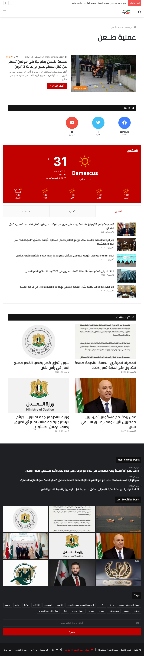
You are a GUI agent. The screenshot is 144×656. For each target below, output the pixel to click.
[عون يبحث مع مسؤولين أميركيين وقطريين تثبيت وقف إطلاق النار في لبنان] (105, 395)
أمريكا (111, 605)
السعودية (48, 605)
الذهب (60, 605)
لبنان (65, 611)
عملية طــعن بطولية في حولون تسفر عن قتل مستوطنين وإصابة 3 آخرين (37, 64)
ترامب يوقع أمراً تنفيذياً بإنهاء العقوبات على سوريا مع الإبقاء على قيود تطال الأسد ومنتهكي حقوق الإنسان (61, 226)
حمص (7, 605)
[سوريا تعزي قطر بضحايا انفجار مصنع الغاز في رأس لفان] (38, 341)
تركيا (26, 605)
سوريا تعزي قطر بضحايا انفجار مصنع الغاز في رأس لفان (41, 365)
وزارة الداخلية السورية (48, 611)
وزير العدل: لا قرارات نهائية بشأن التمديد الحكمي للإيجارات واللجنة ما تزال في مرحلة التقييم (67, 287)
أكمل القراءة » (57, 85)
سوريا (101, 611)
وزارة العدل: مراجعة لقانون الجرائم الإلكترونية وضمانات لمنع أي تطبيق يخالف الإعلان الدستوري (41, 422)
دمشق (136, 611)
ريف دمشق (114, 611)
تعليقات (26, 211)
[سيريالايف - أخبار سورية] (126, 12)
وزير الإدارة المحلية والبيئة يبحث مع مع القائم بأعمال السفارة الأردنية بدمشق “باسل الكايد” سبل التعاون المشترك (64, 242)
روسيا (126, 611)
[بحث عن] (139, 13)
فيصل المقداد (78, 611)
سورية (91, 611)
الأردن (101, 605)
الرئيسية (129, 27)
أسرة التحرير (21, 649)
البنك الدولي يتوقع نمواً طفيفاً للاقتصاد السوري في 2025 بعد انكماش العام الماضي (69, 271)
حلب (17, 605)
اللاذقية (36, 605)
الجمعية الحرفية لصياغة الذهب (80, 605)
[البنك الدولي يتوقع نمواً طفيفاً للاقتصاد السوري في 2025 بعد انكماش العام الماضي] (126, 276)
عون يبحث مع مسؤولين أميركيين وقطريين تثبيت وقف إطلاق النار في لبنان (90, 3)
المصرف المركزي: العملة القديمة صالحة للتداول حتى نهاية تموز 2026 (105, 365)
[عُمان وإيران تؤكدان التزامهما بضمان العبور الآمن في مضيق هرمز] (118, 519)
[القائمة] (4, 13)
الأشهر (118, 211)
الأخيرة (72, 211)
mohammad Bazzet (54, 57)
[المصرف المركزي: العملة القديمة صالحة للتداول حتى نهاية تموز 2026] (105, 341)
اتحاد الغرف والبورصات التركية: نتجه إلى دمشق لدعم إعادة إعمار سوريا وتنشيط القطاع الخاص (65, 255)
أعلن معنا (8, 649)
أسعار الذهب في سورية (129, 605)
